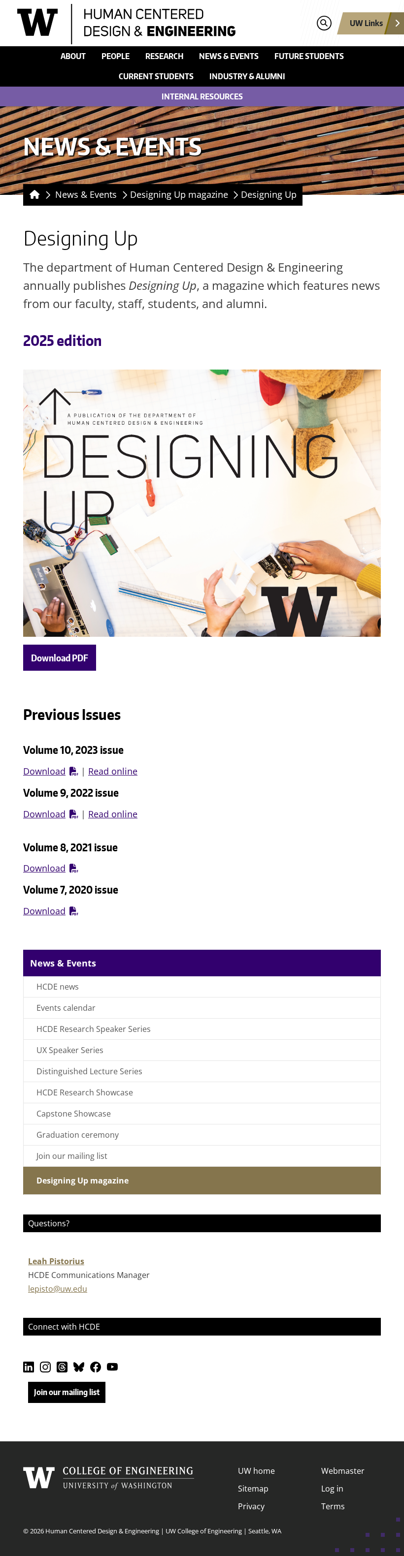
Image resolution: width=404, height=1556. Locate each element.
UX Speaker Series (69, 1050)
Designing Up (269, 194)
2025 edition (62, 340)
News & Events (229, 56)
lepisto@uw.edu (57, 1288)
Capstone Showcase (73, 1113)
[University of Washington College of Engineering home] (109, 1488)
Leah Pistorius (56, 1261)
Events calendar (66, 1007)
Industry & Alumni (247, 76)
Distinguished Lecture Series (89, 1071)
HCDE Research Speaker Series (93, 1029)
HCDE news (57, 986)
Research (164, 56)
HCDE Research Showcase (84, 1092)
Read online (112, 771)
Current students (156, 76)
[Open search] (324, 23)
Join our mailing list (71, 1156)
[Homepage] (32, 195)
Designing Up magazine (179, 194)
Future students (309, 56)
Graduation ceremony (77, 1134)
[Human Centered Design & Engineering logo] (156, 24)
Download (44, 771)
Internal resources (202, 96)
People (115, 56)
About (73, 56)
